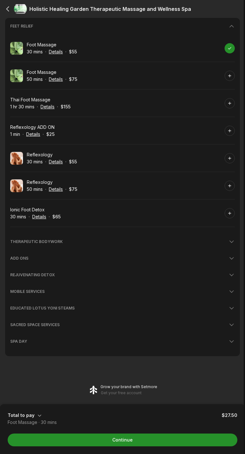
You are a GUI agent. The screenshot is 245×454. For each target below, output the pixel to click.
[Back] (7, 9)
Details (56, 51)
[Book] (230, 48)
